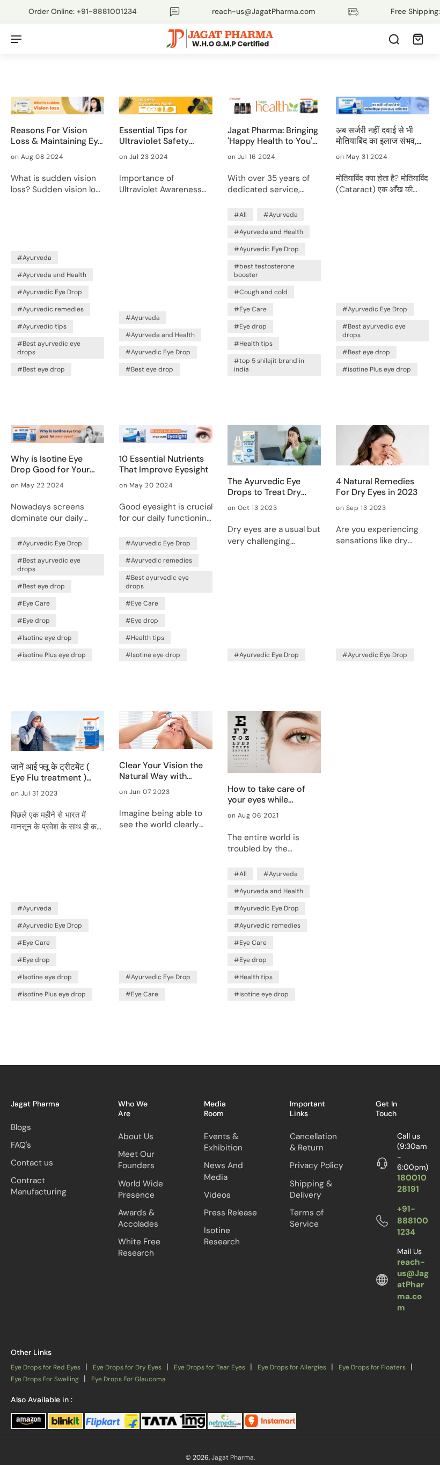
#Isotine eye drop (44, 637)
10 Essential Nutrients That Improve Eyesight (163, 464)
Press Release (230, 1212)
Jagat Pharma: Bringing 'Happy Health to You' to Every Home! (273, 136)
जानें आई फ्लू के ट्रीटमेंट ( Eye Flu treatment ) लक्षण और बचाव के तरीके (50, 772)
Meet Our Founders (136, 1160)
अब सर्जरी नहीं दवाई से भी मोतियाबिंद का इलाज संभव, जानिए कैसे (376, 136)
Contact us (32, 1162)
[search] (394, 38)
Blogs (21, 1127)
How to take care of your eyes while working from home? (269, 794)
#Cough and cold (261, 292)
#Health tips (253, 343)
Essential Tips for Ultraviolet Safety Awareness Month (154, 136)
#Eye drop (250, 326)
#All (240, 214)
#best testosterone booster (264, 270)
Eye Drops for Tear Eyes (209, 1368)
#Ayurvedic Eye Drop (49, 292)
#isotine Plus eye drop (376, 369)
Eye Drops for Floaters (372, 1368)
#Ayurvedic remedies (50, 309)
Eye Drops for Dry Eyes (127, 1368)
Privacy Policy (316, 1166)
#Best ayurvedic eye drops (48, 347)
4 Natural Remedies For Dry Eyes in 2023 (377, 487)
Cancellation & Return (313, 1142)
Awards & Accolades (138, 1218)
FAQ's (21, 1145)
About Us (135, 1136)
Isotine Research (222, 1236)
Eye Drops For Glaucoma (128, 1379)
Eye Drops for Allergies (292, 1368)
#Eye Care (250, 309)
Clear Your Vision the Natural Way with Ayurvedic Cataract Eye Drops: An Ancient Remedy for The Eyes (163, 771)
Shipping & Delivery (311, 1189)
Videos (217, 1195)
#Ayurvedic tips (42, 326)
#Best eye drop (41, 369)
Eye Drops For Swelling (45, 1379)
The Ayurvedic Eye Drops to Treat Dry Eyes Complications (267, 487)
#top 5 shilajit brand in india (269, 365)
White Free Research (139, 1247)
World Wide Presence (140, 1189)
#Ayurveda (34, 257)
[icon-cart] (417, 38)
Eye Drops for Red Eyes (45, 1368)
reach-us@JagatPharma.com (413, 1285)
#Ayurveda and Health (51, 275)
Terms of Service (307, 1218)
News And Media (223, 1172)
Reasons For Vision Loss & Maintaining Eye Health (56, 136)
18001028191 (412, 1183)
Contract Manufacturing (39, 1186)
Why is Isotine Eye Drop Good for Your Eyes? (50, 464)
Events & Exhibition (223, 1142)
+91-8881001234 (412, 1220)
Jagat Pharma (232, 1458)
